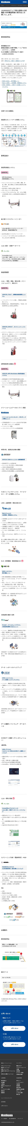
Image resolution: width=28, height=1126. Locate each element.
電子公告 (18, 1094)
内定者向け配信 (19, 1074)
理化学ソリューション (5, 1067)
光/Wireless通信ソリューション (7, 1074)
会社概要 (3, 1082)
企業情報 (3, 1078)
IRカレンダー (19, 1090)
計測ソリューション (5, 1069)
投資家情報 (19, 1078)
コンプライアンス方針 (5, 1089)
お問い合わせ (14, 1028)
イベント (7, 5)
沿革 (2, 1087)
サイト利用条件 (4, 1118)
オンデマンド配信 (19, 1072)
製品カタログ (19, 1065)
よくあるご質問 (19, 1092)
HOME (2, 5)
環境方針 (3, 1090)
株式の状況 (18, 1087)
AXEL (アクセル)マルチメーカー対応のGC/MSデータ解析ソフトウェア (13, 751)
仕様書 (17, 1069)
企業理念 (3, 1084)
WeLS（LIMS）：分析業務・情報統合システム (14, 83)
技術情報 (18, 1070)
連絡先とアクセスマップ (6, 1085)
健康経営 (3, 1092)
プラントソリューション (6, 1065)
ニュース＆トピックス (6, 1098)
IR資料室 (18, 1084)
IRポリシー (18, 1080)
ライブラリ (19, 1063)
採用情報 (3, 1101)
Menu (24, 2)
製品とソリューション (6, 1063)
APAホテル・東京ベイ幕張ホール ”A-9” (15, 60)
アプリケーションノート (21, 1067)
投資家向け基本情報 (20, 1089)
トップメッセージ (19, 1082)
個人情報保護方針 (12, 1118)
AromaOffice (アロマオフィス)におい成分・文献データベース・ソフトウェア (13, 810)
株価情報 (18, 1085)
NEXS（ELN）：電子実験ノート (10, 81)
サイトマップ (20, 1118)
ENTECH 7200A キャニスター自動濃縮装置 (13, 459)
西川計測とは (3, 1080)
